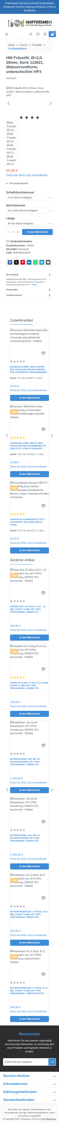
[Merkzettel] (37, 34)
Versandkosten (11, 1112)
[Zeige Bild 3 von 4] (32, 117)
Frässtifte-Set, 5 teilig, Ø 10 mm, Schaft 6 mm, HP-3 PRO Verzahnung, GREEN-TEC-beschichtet (29, 686)
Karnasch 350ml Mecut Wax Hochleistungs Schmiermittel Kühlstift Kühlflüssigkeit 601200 (28, 446)
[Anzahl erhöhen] (18, 232)
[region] (29, 126)
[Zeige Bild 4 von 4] (37, 117)
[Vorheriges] (8, 103)
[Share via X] (16, 262)
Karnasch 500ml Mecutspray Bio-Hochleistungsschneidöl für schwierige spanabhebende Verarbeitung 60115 (29, 370)
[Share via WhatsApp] (35, 262)
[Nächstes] (50, 103)
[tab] (28, 279)
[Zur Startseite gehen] (29, 23)
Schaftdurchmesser (20, 192)
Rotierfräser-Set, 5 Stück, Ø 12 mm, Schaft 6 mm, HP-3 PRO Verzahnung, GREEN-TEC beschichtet (29, 914)
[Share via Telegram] (41, 262)
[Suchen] (30, 34)
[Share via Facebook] (10, 262)
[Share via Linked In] (29, 262)
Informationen (15, 1084)
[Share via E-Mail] (48, 262)
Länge (10, 218)
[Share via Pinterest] (22, 262)
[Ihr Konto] (45, 34)
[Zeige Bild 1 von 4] (21, 117)
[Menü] (6, 34)
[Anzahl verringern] (9, 232)
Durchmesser (15, 205)
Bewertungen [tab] (12, 290)
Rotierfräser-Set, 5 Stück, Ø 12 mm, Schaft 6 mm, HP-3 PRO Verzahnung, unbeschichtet (29, 991)
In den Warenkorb (37, 232)
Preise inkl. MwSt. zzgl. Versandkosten (27, 175)
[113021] (29, 103)
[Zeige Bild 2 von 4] (27, 117)
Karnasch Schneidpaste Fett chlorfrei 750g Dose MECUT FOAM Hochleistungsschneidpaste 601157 (27, 522)
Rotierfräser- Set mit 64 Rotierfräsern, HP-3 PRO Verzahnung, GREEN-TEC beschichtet (25, 838)
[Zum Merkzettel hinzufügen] (43, 353)
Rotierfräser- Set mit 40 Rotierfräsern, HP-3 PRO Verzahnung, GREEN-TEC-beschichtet (25, 762)
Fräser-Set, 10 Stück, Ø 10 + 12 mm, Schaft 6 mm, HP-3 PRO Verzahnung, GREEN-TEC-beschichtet (28, 609)
